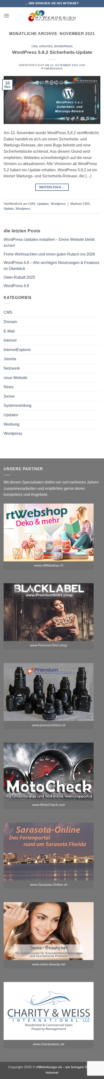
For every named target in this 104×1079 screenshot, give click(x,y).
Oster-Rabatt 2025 (19, 277)
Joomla (10, 359)
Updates (45, 46)
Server (9, 396)
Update (9, 208)
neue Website (15, 378)
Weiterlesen (52, 187)
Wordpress (63, 46)
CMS (34, 46)
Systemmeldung (17, 405)
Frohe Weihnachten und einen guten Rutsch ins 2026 (49, 254)
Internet (10, 340)
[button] (6, 15)
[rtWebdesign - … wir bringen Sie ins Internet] (52, 15)
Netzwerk (12, 368)
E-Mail (9, 331)
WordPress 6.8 (16, 286)
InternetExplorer (17, 350)
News (9, 387)
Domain (10, 322)
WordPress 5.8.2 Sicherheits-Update (52, 52)
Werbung (11, 424)
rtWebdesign (51, 68)
